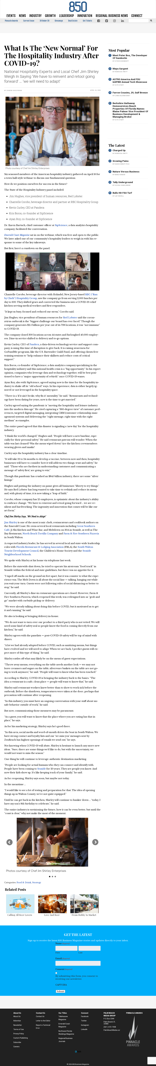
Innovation (84, 16)
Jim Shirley (10, 522)
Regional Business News (112, 16)
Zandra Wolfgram (14, 90)
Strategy (36, 882)
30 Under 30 (44, 21)
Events (10, 16)
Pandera (34, 344)
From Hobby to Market (84, 914)
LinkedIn (84, 1029)
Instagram (85, 1025)
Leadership (66, 16)
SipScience (61, 225)
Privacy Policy (18, 1034)
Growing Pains (121, 161)
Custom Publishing (20, 1038)
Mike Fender (120, 174)
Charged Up (119, 150)
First (57, 952)
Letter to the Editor (43, 1021)
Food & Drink (24, 882)
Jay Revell (119, 196)
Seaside (41, 768)
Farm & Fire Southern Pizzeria (81, 533)
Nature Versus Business (126, 171)
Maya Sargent (120, 68)
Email (62, 958)
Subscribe (17, 1042)
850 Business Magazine (78, 6)
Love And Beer (52, 914)
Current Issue (28, 21)
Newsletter (17, 1025)
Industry (35, 16)
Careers (16, 1047)
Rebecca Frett (121, 72)
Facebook (84, 1016)
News (22, 16)
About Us (16, 1016)
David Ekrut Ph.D (122, 164)
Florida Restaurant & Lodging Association (40, 547)
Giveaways (59, 21)
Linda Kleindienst (122, 95)
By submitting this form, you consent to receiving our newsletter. (76, 977)
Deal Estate (72, 21)
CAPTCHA (61, 985)
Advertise (17, 1021)
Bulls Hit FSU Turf (122, 192)
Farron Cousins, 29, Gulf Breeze (130, 92)
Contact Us (40, 1016)
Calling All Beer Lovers (19, 914)
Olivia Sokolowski (123, 185)
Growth (50, 16)
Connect (136, 16)
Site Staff (119, 85)
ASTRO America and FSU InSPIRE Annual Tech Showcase (130, 80)
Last (80, 952)
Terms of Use (18, 1029)
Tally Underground (123, 182)
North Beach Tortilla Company (40, 533)
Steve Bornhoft (122, 61)
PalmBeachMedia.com (112, 1030)
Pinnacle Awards (11, 21)
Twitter (84, 1021)
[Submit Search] (151, 20)
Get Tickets (87, 21)
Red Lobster (70, 317)
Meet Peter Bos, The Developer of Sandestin (130, 56)
